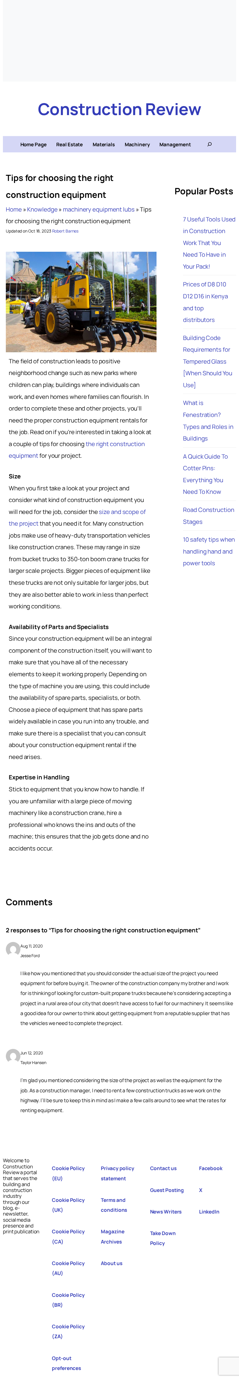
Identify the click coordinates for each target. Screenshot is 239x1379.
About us (111, 1263)
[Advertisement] (119, 41)
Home (14, 209)
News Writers (166, 1211)
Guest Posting (167, 1190)
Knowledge (42, 209)
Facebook (210, 1168)
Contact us (163, 1168)
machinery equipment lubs (99, 209)
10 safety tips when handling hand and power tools (209, 551)
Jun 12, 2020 (31, 1053)
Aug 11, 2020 (31, 946)
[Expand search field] (210, 144)
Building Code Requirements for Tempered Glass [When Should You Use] (207, 361)
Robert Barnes (65, 231)
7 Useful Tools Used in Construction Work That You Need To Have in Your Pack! (209, 242)
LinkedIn (209, 1211)
